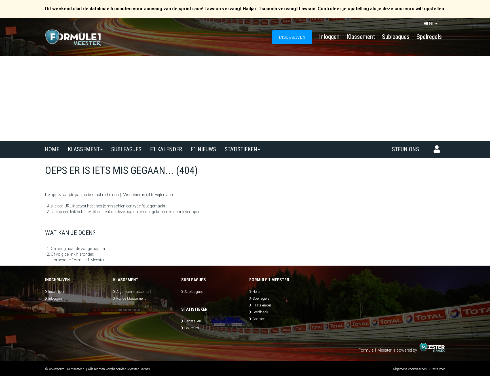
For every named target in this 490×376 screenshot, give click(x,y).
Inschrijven (56, 291)
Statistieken (241, 149)
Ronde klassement (131, 298)
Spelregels (429, 36)
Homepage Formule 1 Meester (78, 260)
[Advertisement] (245, 98)
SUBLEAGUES (126, 149)
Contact (258, 319)
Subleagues (395, 36)
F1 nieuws (203, 149)
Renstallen (192, 321)
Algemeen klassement (133, 291)
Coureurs (191, 328)
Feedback (260, 312)
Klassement (361, 36)
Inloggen (329, 36)
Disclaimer (437, 369)
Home (52, 149)
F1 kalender (166, 149)
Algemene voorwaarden (410, 369)
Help (256, 291)
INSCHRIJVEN (292, 37)
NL (431, 23)
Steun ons (405, 149)
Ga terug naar (63, 248)
